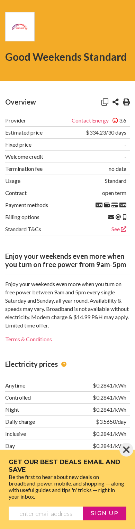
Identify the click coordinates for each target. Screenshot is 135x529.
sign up (104, 513)
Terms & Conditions (28, 339)
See (116, 229)
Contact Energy (90, 120)
